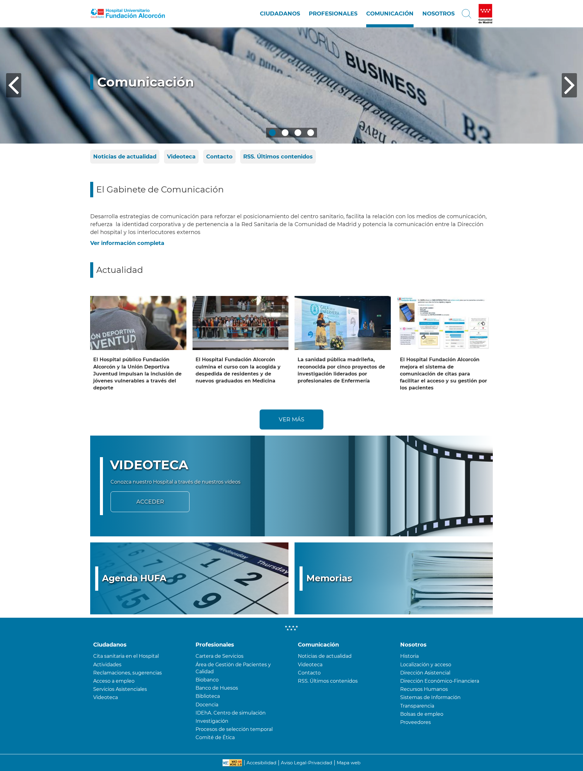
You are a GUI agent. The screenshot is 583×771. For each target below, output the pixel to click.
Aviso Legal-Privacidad (306, 763)
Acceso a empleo (114, 681)
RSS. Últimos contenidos (278, 156)
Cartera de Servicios (220, 656)
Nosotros (438, 13)
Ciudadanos (280, 13)
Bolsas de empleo (421, 714)
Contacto (219, 156)
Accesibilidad (261, 763)
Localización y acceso (425, 664)
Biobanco (207, 680)
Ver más (291, 419)
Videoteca (181, 156)
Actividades (107, 664)
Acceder (150, 501)
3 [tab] (298, 132)
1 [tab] (272, 132)
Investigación (212, 721)
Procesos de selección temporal (234, 729)
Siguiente (569, 85)
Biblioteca (208, 696)
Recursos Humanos (424, 689)
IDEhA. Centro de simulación (231, 713)
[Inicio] (128, 13)
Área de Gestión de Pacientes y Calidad (233, 668)
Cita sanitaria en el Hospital (126, 656)
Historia (409, 656)
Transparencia (417, 706)
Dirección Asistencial (425, 673)
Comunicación (390, 13)
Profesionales (333, 13)
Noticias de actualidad (124, 156)
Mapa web (348, 763)
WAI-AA (232, 762)
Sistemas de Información (430, 697)
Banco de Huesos (217, 688)
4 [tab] (310, 132)
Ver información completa (127, 243)
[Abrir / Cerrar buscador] (466, 13)
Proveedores (415, 722)
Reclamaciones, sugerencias (127, 673)
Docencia (207, 705)
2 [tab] (285, 132)
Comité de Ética (215, 737)
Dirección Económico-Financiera (439, 681)
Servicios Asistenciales (120, 689)
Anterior (13, 85)
